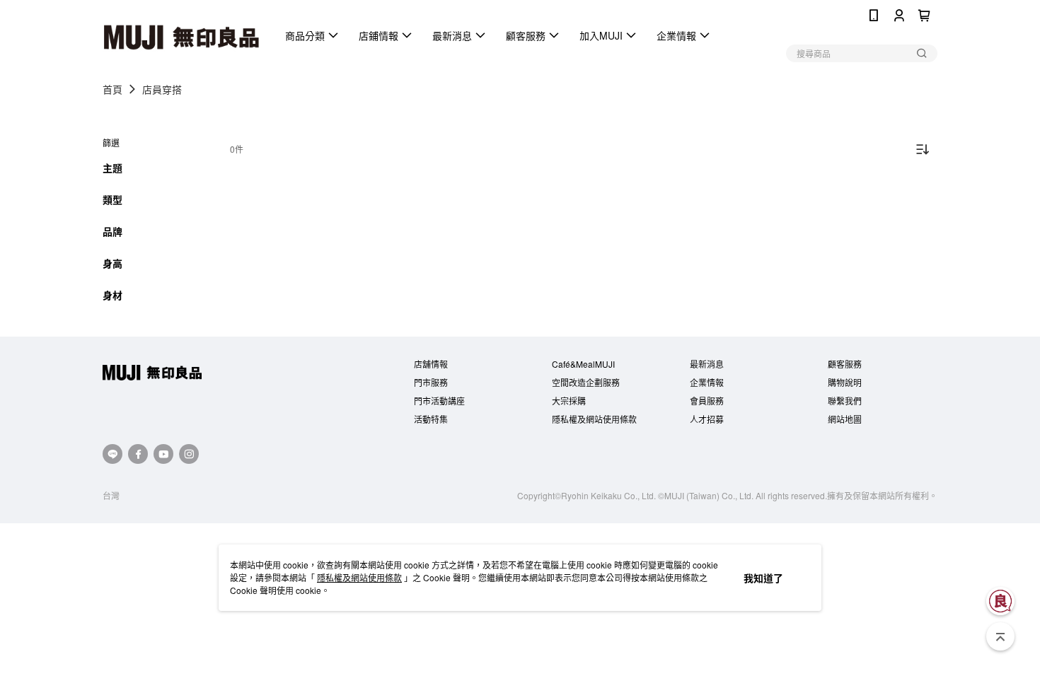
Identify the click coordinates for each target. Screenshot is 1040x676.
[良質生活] (1000, 601)
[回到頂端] (1000, 636)
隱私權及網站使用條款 (359, 577)
